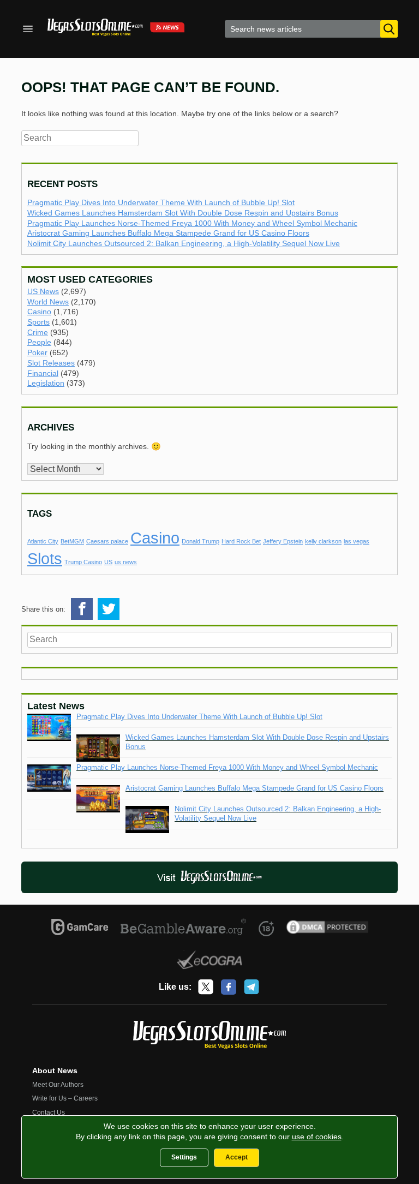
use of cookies (317, 1136)
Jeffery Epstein (283, 541)
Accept (236, 1157)
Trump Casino (83, 562)
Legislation (45, 383)
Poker (37, 352)
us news (126, 562)
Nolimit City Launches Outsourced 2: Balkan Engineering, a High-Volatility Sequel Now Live (183, 243)
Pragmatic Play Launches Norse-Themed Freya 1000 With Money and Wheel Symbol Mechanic (192, 223)
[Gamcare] (80, 928)
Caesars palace (107, 541)
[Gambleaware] (184, 928)
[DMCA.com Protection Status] (327, 928)
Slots (44, 558)
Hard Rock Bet (241, 541)
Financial (42, 373)
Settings (184, 1157)
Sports (38, 322)
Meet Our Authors (57, 1085)
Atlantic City (42, 541)
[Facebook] (228, 987)
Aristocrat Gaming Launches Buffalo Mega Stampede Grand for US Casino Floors (168, 233)
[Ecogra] (210, 961)
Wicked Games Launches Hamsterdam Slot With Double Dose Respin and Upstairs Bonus (182, 212)
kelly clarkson (323, 541)
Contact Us (48, 1112)
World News (48, 301)
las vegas (356, 541)
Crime (37, 332)
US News (43, 291)
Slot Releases (51, 362)
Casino (39, 311)
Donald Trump (200, 541)
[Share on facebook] (82, 609)
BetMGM (72, 541)
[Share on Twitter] (108, 609)
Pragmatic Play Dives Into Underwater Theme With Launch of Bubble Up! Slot (161, 202)
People (39, 342)
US (108, 562)
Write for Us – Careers (65, 1098)
